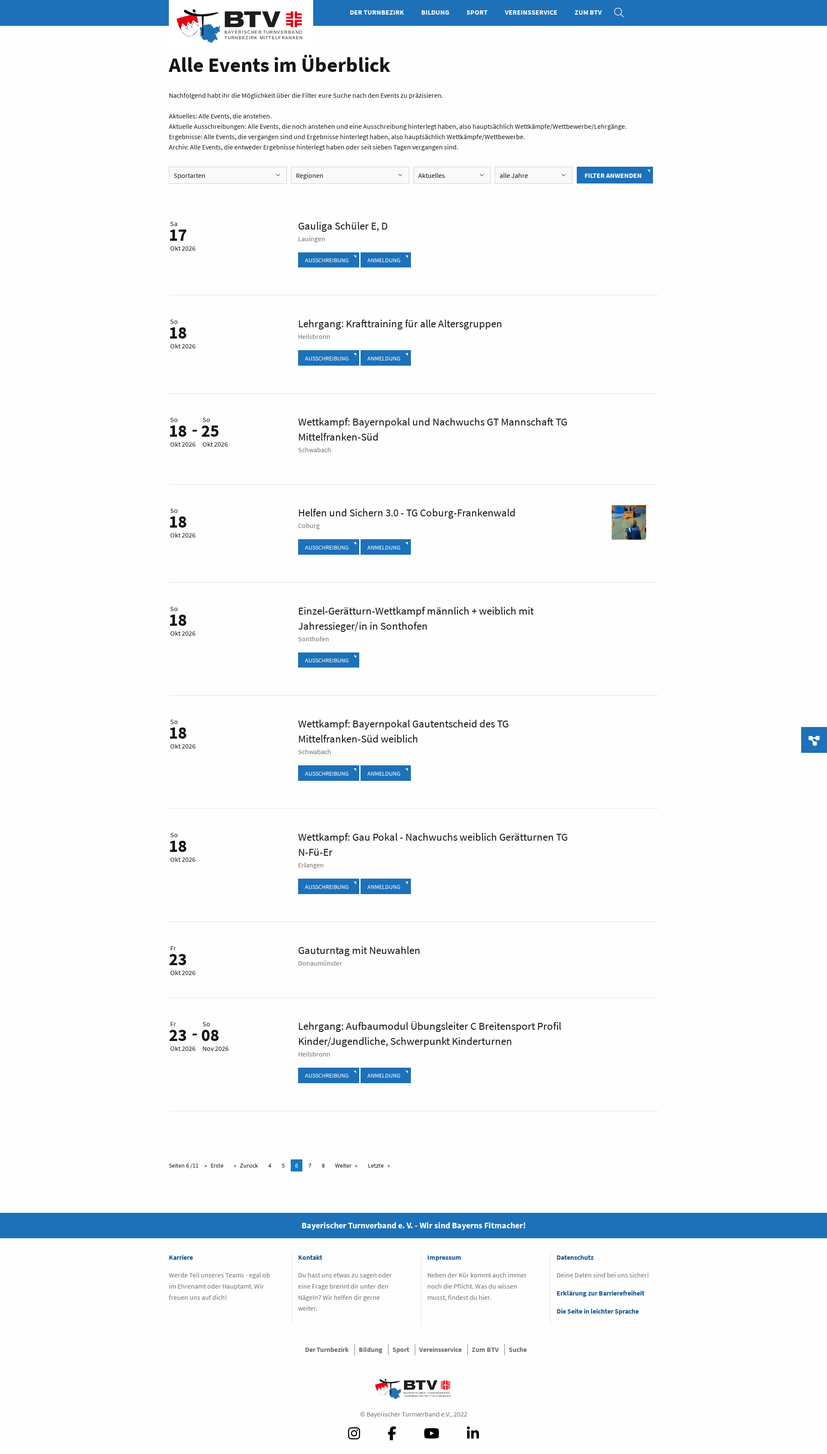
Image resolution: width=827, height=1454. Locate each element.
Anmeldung (384, 260)
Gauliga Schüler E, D (343, 226)
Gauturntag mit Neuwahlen (359, 950)
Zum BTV (588, 12)
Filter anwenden (613, 175)
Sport (477, 12)
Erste (217, 1165)
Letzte (376, 1165)
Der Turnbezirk (377, 12)
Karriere (181, 1257)
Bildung (435, 12)
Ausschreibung (327, 260)
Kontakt (310, 1257)
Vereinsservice (531, 12)
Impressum (444, 1257)
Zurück (249, 1165)
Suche (623, 12)
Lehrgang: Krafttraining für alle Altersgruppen (400, 323)
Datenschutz (575, 1257)
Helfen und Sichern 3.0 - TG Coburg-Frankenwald (407, 512)
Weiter (343, 1165)
